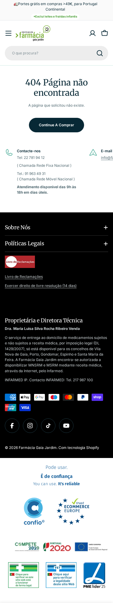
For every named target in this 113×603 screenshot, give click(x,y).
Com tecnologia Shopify (78, 447)
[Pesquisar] (99, 53)
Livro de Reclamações (24, 276)
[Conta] (92, 33)
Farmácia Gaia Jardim (38, 447)
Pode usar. (56, 475)
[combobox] (56, 53)
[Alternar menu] (8, 33)
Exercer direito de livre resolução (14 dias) (41, 285)
